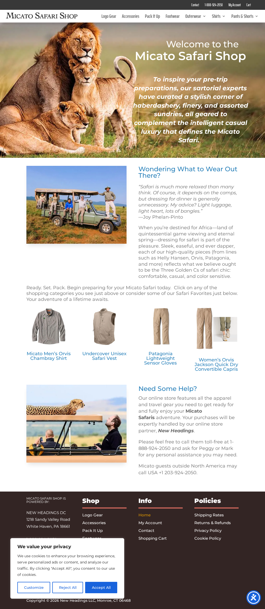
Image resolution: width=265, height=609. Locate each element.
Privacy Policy (208, 531)
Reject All (68, 587)
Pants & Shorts (242, 17)
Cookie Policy (207, 539)
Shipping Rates (209, 515)
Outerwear (193, 17)
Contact (195, 5)
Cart (248, 5)
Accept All (101, 587)
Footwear (173, 17)
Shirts (216, 17)
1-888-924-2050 (214, 5)
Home (144, 515)
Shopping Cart (152, 539)
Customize (34, 587)
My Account (235, 5)
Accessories (130, 17)
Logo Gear (108, 17)
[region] (67, 568)
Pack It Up (152, 17)
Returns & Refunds (212, 523)
